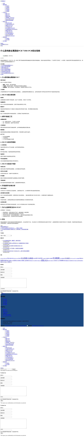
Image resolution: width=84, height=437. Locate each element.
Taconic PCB (74, 258)
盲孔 (58, 260)
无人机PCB (36, 260)
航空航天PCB (72, 260)
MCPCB (15, 258)
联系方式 (2, 272)
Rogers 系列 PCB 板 (9, 18)
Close (1, 230)
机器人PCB (39, 260)
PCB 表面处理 (62, 258)
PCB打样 (40, 258)
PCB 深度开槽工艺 (9, 33)
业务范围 (2, 269)
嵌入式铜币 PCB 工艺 (10, 28)
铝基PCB (81, 260)
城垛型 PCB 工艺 (9, 25)
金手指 (78, 260)
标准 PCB (52, 260)
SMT (71, 258)
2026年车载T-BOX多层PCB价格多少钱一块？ (13, 245)
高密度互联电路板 (9, 20)
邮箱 (1, 274)
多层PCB (15, 260)
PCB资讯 (7, 38)
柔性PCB (49, 260)
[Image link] (2, 293)
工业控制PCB (27, 260)
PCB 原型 (35, 258)
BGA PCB (1, 258)
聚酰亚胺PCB (67, 260)
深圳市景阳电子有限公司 (16, 325)
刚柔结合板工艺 (8, 30)
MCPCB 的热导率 (9, 34)
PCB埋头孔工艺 (8, 26)
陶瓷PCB (2, 261)
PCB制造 (7, 7)
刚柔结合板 (7, 16)
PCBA (19, 258)
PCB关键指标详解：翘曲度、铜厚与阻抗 (12, 240)
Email (1, 429)
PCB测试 (51, 258)
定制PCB (20, 260)
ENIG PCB (5, 258)
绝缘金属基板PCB (4, 226)
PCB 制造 (24, 258)
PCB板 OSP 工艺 (9, 31)
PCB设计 (7, 5)
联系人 (1, 267)
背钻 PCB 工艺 (8, 22)
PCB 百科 (7, 39)
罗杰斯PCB (62, 260)
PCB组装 (7, 11)
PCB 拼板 (44, 258)
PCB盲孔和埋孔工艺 (9, 24)
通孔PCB (76, 260)
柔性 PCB (7, 15)
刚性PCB (81, 258)
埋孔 (12, 260)
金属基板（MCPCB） (10, 17)
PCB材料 (47, 258)
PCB (17, 258)
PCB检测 (7, 9)
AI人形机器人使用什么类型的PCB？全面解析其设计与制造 (16, 243)
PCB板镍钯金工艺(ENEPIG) (11, 29)
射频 (23, 260)
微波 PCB (31, 260)
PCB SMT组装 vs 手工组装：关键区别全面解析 (13, 248)
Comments (2, 288)
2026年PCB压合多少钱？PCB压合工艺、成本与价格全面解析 (16, 250)
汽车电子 (55, 260)
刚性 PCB (7, 13)
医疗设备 (9, 260)
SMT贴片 (7, 8)
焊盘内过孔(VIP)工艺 (10, 35)
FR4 (8, 258)
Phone (1, 396)
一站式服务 (77, 258)
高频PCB (10, 261)
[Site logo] (2, 1)
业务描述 (2, 277)
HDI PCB (11, 258)
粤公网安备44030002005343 (38, 325)
